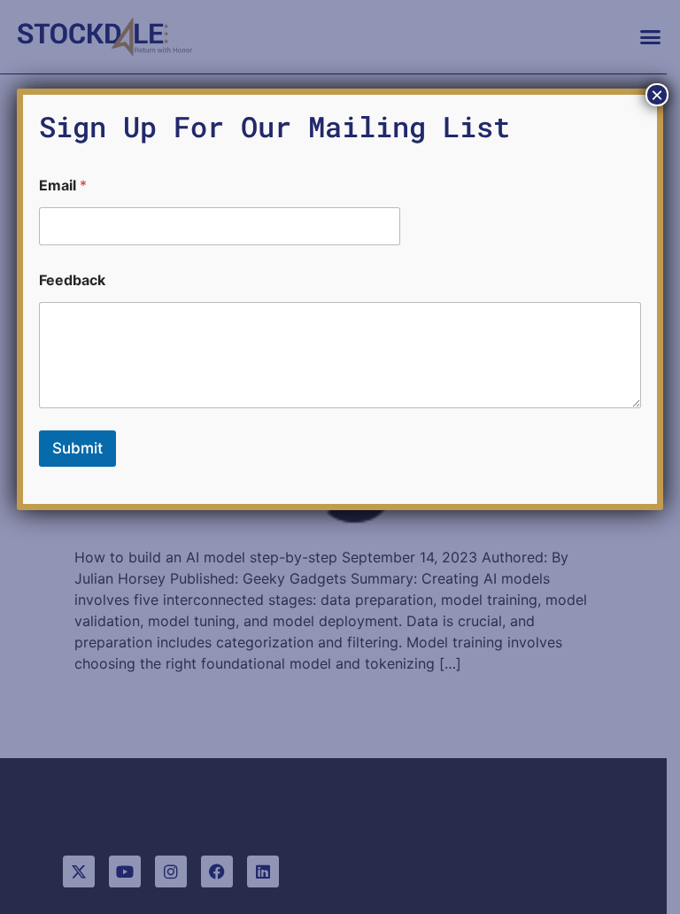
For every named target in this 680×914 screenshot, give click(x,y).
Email (63, 185)
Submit (77, 448)
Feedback (72, 280)
